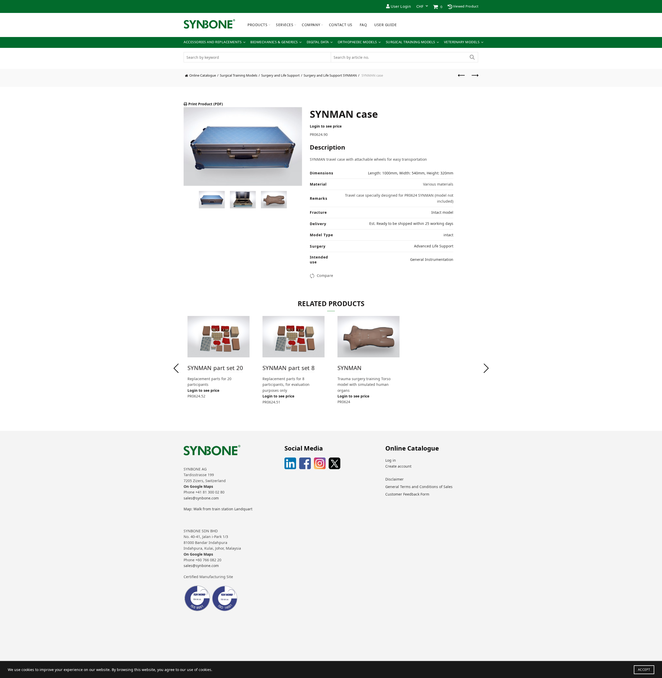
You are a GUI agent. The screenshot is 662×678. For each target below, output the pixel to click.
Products (257, 24)
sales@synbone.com (201, 498)
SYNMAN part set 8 (288, 368)
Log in (390, 460)
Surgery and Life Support (280, 75)
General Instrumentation (431, 259)
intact (448, 234)
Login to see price (326, 126)
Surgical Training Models (410, 42)
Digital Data (318, 42)
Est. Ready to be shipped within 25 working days (411, 223)
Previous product (461, 78)
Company (311, 24)
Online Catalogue (202, 75)
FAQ (363, 24)
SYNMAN (349, 368)
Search (472, 57)
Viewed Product (465, 6)
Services (284, 24)
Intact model (442, 212)
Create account (398, 466)
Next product (474, 78)
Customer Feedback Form (407, 494)
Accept (644, 669)
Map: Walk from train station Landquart (218, 508)
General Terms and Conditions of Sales (419, 486)
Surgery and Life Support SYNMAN (330, 75)
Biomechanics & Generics (274, 42)
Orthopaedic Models (357, 42)
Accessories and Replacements (213, 42)
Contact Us (340, 24)
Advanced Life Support (433, 246)
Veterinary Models (462, 42)
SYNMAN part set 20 (215, 368)
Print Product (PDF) (205, 103)
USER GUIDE (385, 24)
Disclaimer (394, 479)
